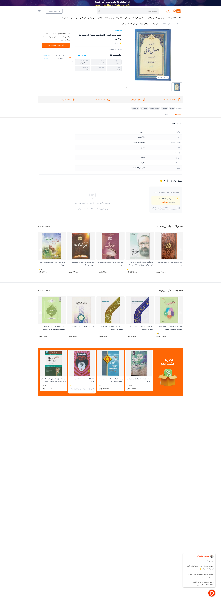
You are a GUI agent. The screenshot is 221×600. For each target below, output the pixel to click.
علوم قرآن (164, 108)
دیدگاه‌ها (167, 114)
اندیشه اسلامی (154, 108)
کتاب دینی (135, 108)
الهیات (172, 108)
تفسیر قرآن (144, 108)
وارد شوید (164, 202)
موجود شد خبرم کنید (54, 45)
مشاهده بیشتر (45, 226)
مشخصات (177, 114)
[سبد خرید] (39, 11)
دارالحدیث (118, 30)
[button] (40, 249)
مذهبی (111, 49)
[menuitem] (174, 18)
